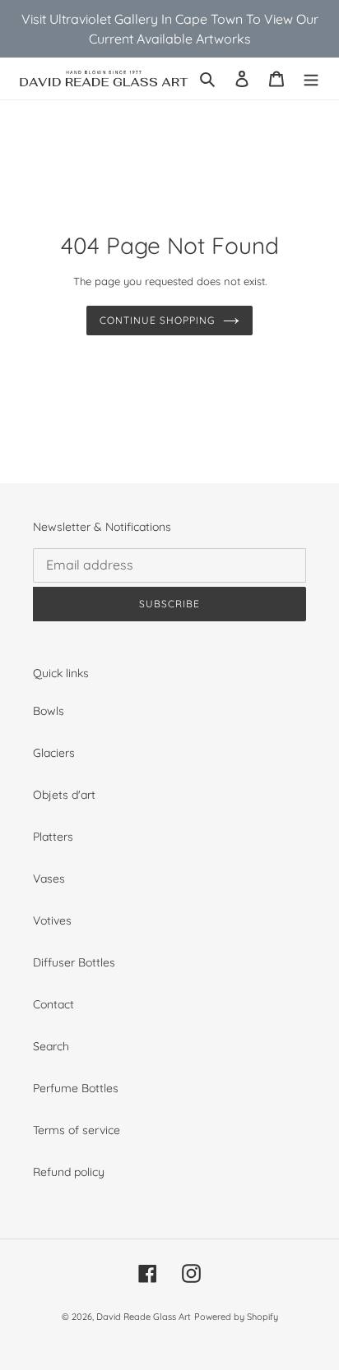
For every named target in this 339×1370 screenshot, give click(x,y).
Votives (52, 920)
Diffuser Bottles (74, 962)
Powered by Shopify (236, 1316)
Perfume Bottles (75, 1088)
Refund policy (68, 1172)
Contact (53, 1004)
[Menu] (311, 78)
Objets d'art (64, 794)
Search (51, 1046)
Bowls (48, 710)
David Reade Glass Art (143, 1316)
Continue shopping (157, 320)
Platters (53, 836)
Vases (49, 878)
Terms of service (76, 1130)
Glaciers (54, 752)
